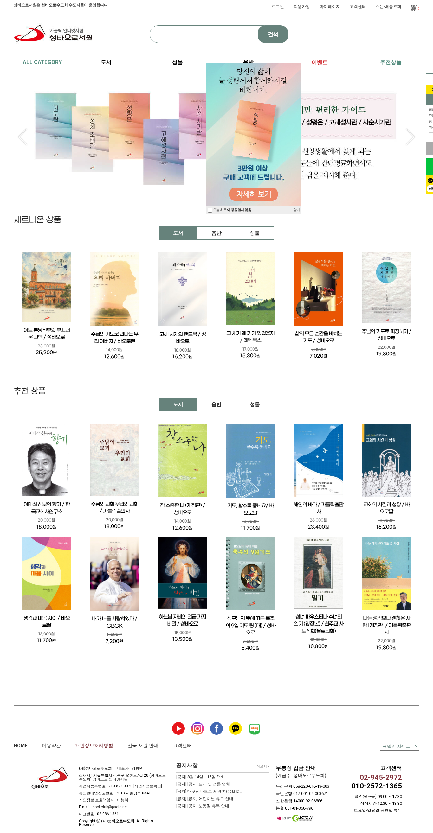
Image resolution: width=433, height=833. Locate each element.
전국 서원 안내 (142, 745)
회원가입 (302, 6)
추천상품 (391, 62)
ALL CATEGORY (42, 62)
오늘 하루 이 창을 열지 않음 (231, 210)
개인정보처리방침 (94, 745)
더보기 (261, 766)
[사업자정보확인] (147, 786)
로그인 (278, 6)
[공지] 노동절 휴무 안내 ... (204, 806)
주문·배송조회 (388, 6)
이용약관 (51, 745)
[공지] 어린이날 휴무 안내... (206, 798)
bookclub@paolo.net (110, 807)
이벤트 (320, 62)
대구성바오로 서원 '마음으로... (209, 791)
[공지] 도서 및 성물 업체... (204, 784)
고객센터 (358, 6)
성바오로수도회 (54, 5)
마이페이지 (330, 6)
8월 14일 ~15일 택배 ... (202, 776)
